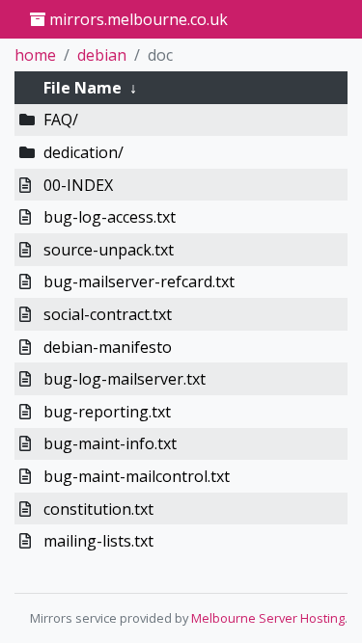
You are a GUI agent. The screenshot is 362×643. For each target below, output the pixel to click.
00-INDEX (78, 185)
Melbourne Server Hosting (268, 618)
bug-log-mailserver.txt (124, 378)
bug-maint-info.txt (110, 443)
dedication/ (83, 152)
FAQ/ (60, 119)
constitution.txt (98, 509)
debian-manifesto (107, 347)
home (35, 55)
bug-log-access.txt (109, 217)
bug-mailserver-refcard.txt (139, 281)
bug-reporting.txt (107, 411)
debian (101, 55)
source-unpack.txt (108, 249)
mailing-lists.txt (98, 540)
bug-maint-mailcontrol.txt (136, 476)
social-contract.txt (107, 314)
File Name (82, 87)
